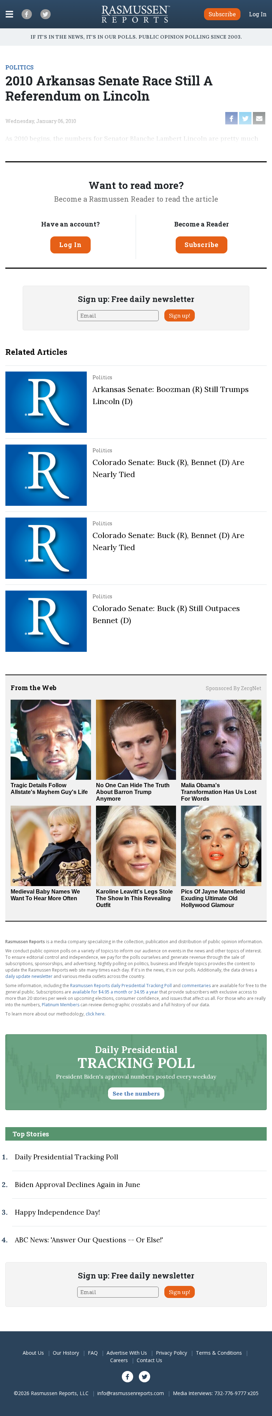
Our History (66, 1352)
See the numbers (136, 1093)
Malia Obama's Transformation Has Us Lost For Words (218, 792)
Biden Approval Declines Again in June (77, 1184)
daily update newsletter (28, 976)
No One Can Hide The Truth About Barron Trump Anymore (133, 792)
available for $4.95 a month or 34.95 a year (115, 992)
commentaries (196, 986)
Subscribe (202, 244)
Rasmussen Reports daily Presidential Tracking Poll (121, 986)
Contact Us (149, 1360)
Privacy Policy (171, 1352)
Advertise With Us (127, 1352)
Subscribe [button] (222, 14)
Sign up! (179, 315)
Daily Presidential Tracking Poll (66, 1157)
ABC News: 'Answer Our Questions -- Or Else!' (89, 1240)
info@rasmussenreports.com (130, 1393)
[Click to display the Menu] (9, 14)
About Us (33, 1352)
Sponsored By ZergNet (233, 688)
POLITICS (19, 67)
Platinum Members (60, 1005)
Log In (258, 14)
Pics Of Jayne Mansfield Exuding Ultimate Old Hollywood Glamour (213, 898)
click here (95, 1014)
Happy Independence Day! (57, 1212)
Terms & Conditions (219, 1352)
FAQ (93, 1352)
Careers (119, 1360)
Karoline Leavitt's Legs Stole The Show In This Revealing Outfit (134, 898)
